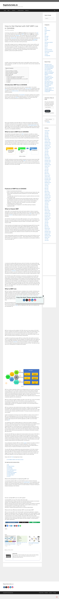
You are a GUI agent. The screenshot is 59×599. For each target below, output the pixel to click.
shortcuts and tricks (48, 49)
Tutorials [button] (13, 10)
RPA (45, 34)
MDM (46, 31)
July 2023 (46, 185)
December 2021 (47, 213)
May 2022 (46, 206)
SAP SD (46, 48)
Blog (45, 27)
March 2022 (47, 209)
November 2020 (48, 232)
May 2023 (46, 188)
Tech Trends (47, 52)
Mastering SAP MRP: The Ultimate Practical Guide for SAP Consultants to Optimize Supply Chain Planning (10, 543)
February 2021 (47, 228)
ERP (22, 134)
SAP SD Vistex (10, 468)
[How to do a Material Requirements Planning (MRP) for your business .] (34, 539)
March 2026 (47, 138)
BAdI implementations (33, 125)
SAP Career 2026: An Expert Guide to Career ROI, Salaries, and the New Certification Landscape (49, 84)
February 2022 (47, 210)
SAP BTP (9, 476)
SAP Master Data (10, 474)
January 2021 (47, 229)
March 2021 (47, 226)
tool (9, 419)
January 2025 (47, 158)
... (12, 558)
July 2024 (46, 167)
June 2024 (47, 169)
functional (14, 270)
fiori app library (47, 30)
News (46, 33)
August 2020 (47, 237)
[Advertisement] (22, 18)
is (38, 34)
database (35, 39)
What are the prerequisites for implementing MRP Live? (16, 76)
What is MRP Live (9, 75)
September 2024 (48, 164)
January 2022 (47, 212)
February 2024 (47, 175)
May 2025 (46, 152)
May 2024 (46, 170)
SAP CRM (46, 39)
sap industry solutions (49, 42)
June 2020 (47, 240)
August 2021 (47, 219)
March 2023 (47, 191)
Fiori (5, 89)
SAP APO (15, 341)
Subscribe (47, 111)
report (17, 97)
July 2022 (46, 203)
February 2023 (47, 192)
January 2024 (47, 176)
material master (27, 482)
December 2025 (48, 142)
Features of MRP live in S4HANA (11, 73)
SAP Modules (9, 467)
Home (5, 10)
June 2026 (47, 133)
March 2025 (47, 155)
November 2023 (48, 179)
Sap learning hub (10, 471)
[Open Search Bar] (54, 10)
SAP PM (46, 45)
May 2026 (46, 135)
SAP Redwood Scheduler (12, 472)
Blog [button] (8, 10)
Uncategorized (47, 55)
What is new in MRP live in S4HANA (12, 72)
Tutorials (46, 54)
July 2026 (46, 132)
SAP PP (46, 46)
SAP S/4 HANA (28, 88)
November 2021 (48, 215)
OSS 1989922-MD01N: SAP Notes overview (15, 459)
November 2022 (48, 197)
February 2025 (47, 157)
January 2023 (47, 194)
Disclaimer (46, 592)
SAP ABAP (47, 36)
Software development (49, 51)
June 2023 (47, 186)
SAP (37, 32)
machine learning (15, 90)
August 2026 (47, 130)
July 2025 (46, 149)
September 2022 (48, 200)
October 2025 (47, 145)
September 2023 (48, 182)
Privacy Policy (41, 592)
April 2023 (46, 189)
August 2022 (47, 201)
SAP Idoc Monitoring (11, 473)
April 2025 (46, 154)
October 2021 (47, 216)
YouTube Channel (21, 10)
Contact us (50, 592)
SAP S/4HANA (22, 94)
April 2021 (46, 225)
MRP (23, 34)
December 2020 (48, 231)
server (34, 40)
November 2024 (48, 161)
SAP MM (46, 43)
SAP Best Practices (10, 466)
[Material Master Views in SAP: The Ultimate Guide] (22, 539)
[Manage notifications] (57, 597)
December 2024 (48, 160)
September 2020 (48, 235)
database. (17, 35)
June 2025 (47, 151)
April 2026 (46, 136)
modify (16, 305)
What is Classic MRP (9, 74)
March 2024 (47, 173)
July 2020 (46, 238)
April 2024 (46, 172)
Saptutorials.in (10, 5)
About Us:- (27, 10)
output (25, 442)
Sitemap (54, 592)
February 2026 (47, 139)
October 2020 (47, 234)
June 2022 (47, 204)
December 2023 (48, 178)
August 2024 (47, 166)
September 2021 (48, 218)
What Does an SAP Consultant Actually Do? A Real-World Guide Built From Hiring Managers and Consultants (49, 67)
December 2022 (48, 195)
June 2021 (46, 222)
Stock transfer (13, 37)
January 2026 (47, 141)
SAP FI (46, 40)
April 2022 (46, 207)
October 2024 (47, 163)
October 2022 (47, 198)
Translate (48, 122)
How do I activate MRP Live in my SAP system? (15, 77)
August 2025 (47, 148)
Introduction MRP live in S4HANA (11, 70)
